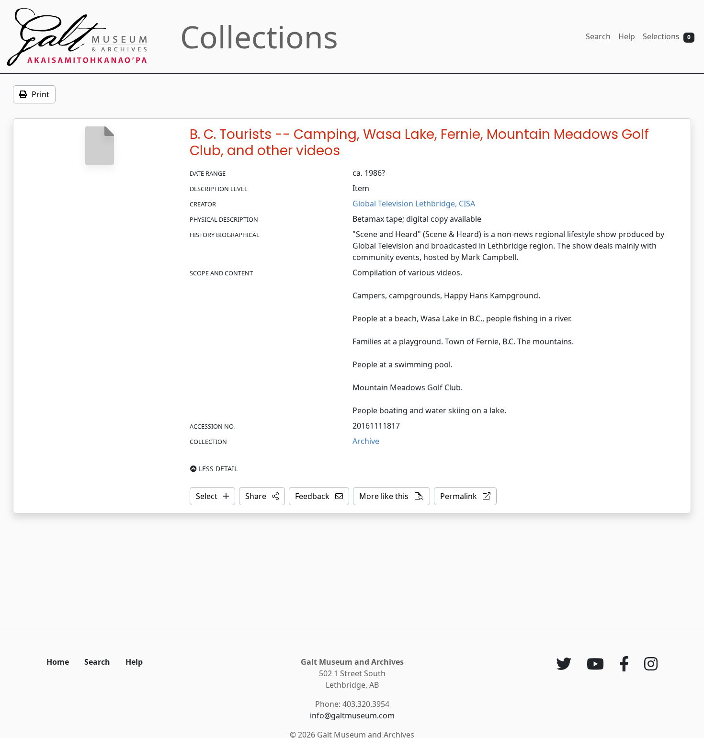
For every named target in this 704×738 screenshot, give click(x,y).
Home (57, 662)
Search (598, 36)
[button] (262, 496)
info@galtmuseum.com (352, 715)
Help (626, 36)
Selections (667, 36)
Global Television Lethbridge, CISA (413, 203)
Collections (259, 36)
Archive (365, 441)
